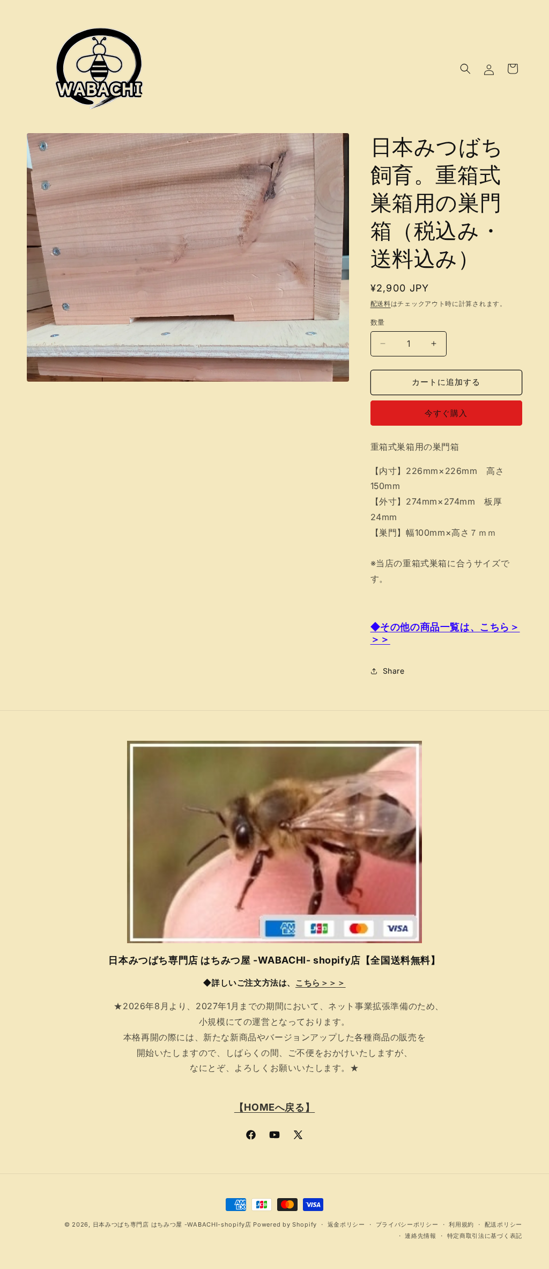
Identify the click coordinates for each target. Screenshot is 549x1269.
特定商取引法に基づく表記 (484, 1235)
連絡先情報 (420, 1235)
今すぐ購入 (446, 413)
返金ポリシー (346, 1224)
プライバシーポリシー (407, 1224)
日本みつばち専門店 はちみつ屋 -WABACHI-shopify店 (172, 1224)
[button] (465, 69)
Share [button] (394, 670)
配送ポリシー (503, 1224)
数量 (377, 322)
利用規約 (461, 1224)
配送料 (380, 304)
